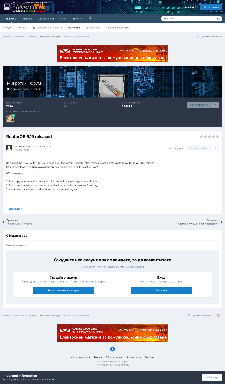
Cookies (149, 357)
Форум (12, 18)
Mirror (79, 18)
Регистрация (211, 7)
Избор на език (80, 357)
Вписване (161, 290)
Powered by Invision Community (112, 364)
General (37, 88)
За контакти (134, 357)
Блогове (75, 27)
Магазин (28, 18)
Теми (97, 357)
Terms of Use (49, 379)
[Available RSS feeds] (218, 315)
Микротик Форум (24, 83)
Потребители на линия (48, 27)
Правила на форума (118, 27)
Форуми (7, 27)
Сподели (177, 148)
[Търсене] (218, 18)
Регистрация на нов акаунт (63, 290)
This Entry (205, 18)
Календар (94, 27)
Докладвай (15, 208)
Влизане (189, 7)
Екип (24, 27)
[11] (90, 17)
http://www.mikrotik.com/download (52, 166)
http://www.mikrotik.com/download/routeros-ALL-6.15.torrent (119, 162)
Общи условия (114, 357)
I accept (213, 377)
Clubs (63, 18)
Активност (47, 18)
